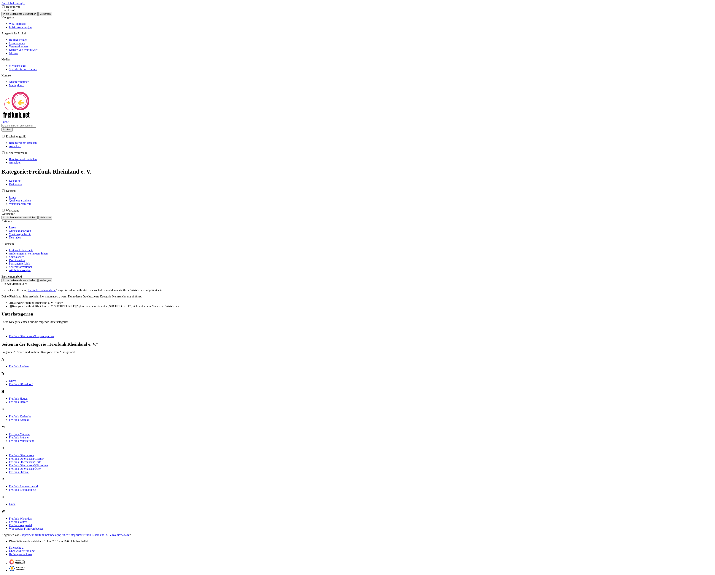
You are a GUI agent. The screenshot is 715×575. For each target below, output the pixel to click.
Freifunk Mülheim (19, 434)
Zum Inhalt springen (13, 3)
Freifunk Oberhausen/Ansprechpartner (31, 336)
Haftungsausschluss (20, 554)
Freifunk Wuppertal (20, 525)
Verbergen (45, 13)
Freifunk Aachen (19, 366)
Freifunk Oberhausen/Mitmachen (28, 465)
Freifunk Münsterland (21, 440)
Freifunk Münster (19, 437)
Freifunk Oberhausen (21, 455)
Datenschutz (16, 547)
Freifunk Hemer (18, 401)
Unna (12, 504)
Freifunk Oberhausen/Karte (25, 462)
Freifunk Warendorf (20, 518)
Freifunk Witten (18, 521)
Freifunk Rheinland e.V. (42, 290)
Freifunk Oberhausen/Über (25, 468)
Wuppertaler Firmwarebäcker (26, 528)
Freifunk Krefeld (19, 419)
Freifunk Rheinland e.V (23, 489)
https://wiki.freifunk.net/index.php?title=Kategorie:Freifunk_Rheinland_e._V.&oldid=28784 (75, 534)
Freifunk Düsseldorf (21, 384)
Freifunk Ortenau (19, 472)
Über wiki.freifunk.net (22, 550)
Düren (12, 380)
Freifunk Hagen (18, 398)
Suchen (7, 129)
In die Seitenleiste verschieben (19, 13)
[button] (3, 6)
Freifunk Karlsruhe (20, 416)
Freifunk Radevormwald (23, 486)
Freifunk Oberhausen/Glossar (26, 458)
